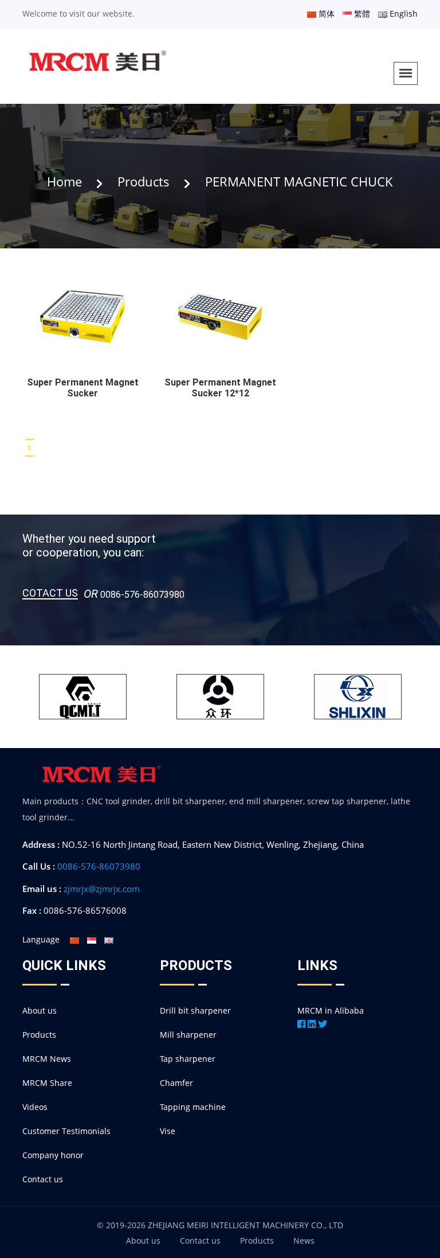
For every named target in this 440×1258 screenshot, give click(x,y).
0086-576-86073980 (98, 866)
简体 (325, 13)
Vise (167, 1130)
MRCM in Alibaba (330, 1010)
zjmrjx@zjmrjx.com (102, 888)
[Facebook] (301, 1024)
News (304, 1240)
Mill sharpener (188, 1034)
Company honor (53, 1155)
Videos (35, 1106)
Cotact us (50, 593)
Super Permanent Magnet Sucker (83, 388)
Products (143, 181)
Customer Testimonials (66, 1130)
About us (39, 1010)
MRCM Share (47, 1082)
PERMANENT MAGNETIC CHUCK (299, 181)
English (402, 13)
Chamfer (176, 1082)
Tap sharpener (187, 1058)
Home (64, 181)
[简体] (74, 939)
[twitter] (322, 1024)
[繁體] (91, 939)
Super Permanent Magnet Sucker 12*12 (220, 388)
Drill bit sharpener (195, 1010)
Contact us (42, 1179)
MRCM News (46, 1058)
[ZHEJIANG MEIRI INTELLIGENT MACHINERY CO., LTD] (98, 63)
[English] (108, 939)
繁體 (361, 13)
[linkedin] (312, 1024)
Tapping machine (193, 1106)
